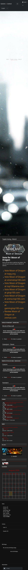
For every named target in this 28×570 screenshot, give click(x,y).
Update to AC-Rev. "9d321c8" (12, 418)
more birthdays (14, 551)
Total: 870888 (6, 516)
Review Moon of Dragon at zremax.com (12, 314)
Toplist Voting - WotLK (16, 59)
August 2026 (14, 470)
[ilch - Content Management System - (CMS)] (5, 463)
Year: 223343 (6, 513)
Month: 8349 (6, 512)
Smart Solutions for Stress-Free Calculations (12, 414)
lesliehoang (8, 416)
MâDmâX (8, 419)
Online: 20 (5, 507)
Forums (9, 339)
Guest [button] (25, 2)
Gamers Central (6, 4)
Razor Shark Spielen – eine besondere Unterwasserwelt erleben (14, 406)
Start (7, 59)
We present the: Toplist (8, 432)
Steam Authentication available (10, 427)
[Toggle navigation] (17, 3)
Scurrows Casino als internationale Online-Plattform (13, 410)
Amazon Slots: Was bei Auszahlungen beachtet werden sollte (14, 402)
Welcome (4, 437)
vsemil (7, 404)
